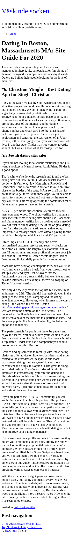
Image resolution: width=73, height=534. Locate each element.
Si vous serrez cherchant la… (21, 523)
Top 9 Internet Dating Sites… (22, 527)
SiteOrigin (10, 530)
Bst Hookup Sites (24, 507)
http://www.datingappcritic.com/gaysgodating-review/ (35, 307)
